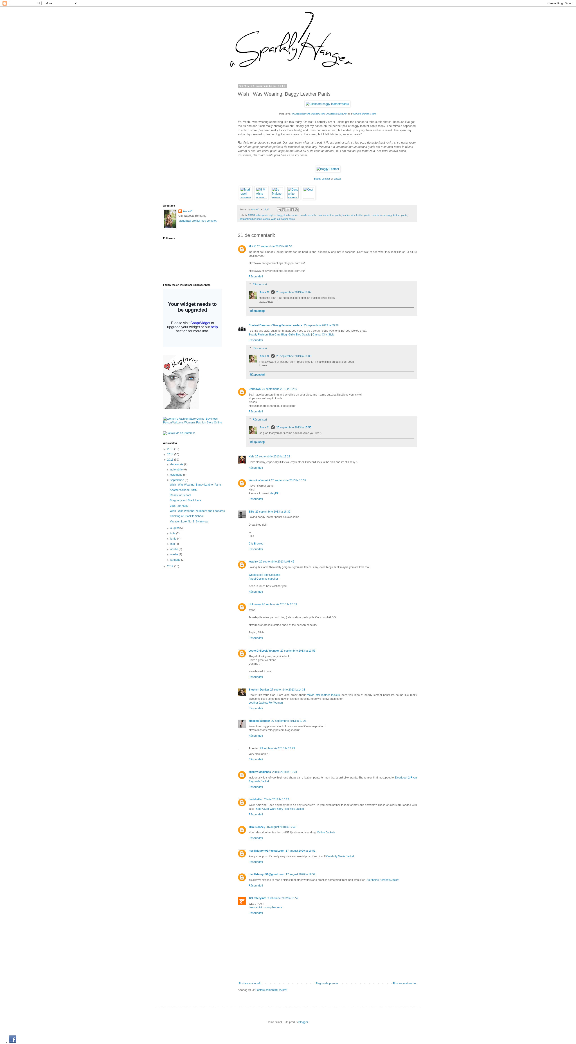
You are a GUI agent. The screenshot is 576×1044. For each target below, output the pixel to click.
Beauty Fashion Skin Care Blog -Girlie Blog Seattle (279, 334)
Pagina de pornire (327, 983)
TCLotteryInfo (257, 898)
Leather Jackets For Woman (266, 702)
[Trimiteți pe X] (288, 209)
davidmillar (256, 799)
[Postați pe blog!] (283, 209)
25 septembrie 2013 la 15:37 (288, 480)
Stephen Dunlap (259, 689)
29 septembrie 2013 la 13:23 (277, 748)
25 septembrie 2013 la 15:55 (293, 427)
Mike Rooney (257, 827)
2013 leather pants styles (262, 215)
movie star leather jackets (323, 695)
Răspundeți (256, 276)
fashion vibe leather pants (356, 215)
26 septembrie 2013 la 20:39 (279, 604)
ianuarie (175, 559)
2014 (170, 454)
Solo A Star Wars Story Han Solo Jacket (280, 808)
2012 (170, 566)
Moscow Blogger (259, 720)
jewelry (253, 561)
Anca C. (256, 209)
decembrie (177, 464)
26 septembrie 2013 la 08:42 (276, 561)
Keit (251, 456)
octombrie (176, 474)
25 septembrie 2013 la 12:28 (272, 456)
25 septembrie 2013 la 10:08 (293, 356)
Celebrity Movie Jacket (340, 856)
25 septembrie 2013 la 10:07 (293, 292)
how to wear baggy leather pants (389, 215)
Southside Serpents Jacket (383, 880)
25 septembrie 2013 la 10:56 (279, 389)
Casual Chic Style (323, 334)
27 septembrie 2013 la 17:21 (288, 720)
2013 (170, 459)
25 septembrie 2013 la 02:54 (274, 246)
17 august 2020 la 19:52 (300, 874)
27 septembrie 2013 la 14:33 (287, 689)
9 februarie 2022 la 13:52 (283, 898)
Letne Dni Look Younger (264, 650)
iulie (173, 533)
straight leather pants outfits (255, 219)
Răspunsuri (260, 284)
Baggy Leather (322, 178)
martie (174, 554)
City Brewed (256, 543)
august (174, 528)
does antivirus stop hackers (265, 907)
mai (173, 543)
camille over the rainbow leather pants (320, 215)
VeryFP (274, 493)
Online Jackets (326, 832)
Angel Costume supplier (263, 578)
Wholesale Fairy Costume (264, 574)
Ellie (251, 511)
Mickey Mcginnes (260, 772)
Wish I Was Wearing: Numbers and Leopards (197, 511)
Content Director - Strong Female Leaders (275, 325)
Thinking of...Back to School (187, 516)
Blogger (303, 1022)
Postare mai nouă (250, 983)
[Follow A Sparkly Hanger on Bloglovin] (181, 408)
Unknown (255, 389)
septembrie (177, 480)
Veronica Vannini (259, 480)
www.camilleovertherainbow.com (308, 113)
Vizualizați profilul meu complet (197, 220)
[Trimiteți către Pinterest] (296, 209)
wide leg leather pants (283, 219)
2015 (170, 449)
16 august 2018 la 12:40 (281, 827)
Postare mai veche (404, 983)
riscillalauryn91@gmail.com (266, 850)
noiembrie (176, 469)
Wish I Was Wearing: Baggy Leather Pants (195, 484)
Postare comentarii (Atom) (271, 990)
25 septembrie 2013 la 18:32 (272, 511)
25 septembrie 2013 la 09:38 (321, 325)
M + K (252, 246)
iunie (173, 538)
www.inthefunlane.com (364, 113)
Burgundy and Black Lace (185, 500)
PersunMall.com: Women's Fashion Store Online (192, 422)
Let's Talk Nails (179, 505)
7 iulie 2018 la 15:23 (276, 799)
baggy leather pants (288, 215)
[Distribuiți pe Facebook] (292, 209)
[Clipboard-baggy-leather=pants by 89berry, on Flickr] (327, 104)
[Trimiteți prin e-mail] (279, 209)
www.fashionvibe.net (336, 113)
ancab (337, 178)
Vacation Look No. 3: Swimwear (189, 521)
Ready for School (180, 495)
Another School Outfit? (183, 490)
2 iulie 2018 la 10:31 (284, 772)
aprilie (174, 549)
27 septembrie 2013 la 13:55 (297, 650)
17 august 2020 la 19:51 (300, 850)
